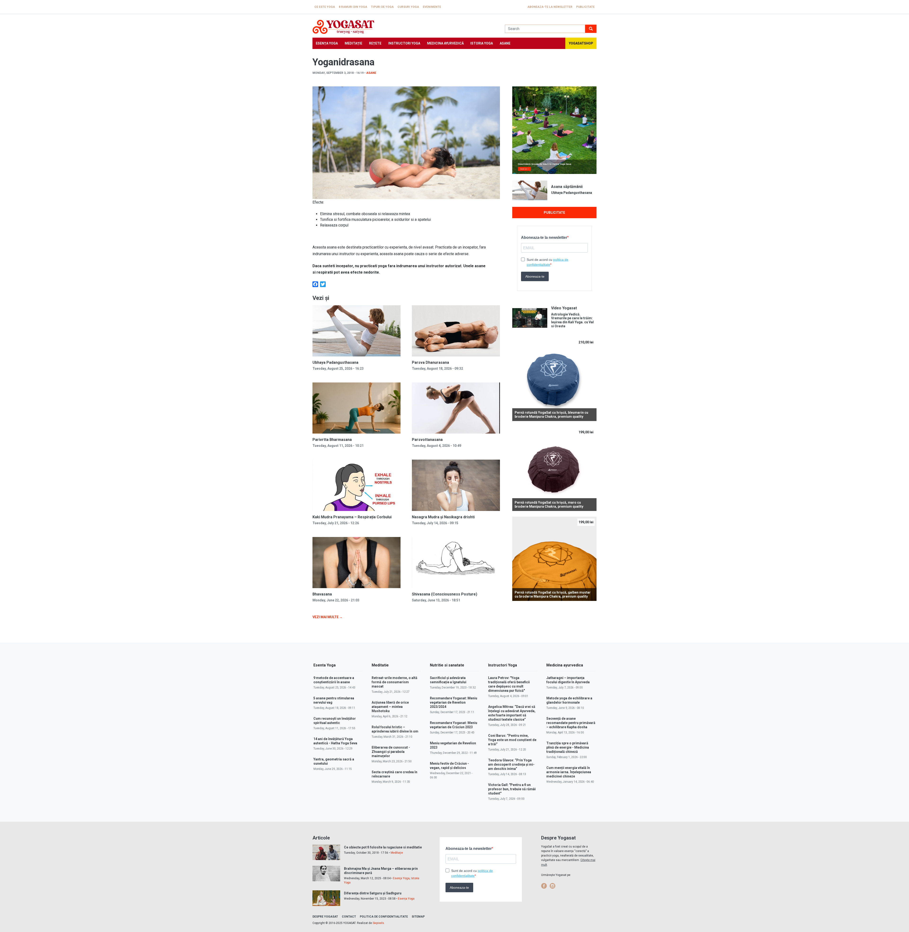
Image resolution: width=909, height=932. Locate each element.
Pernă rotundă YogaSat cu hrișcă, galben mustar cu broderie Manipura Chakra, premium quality (553, 594)
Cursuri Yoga (408, 7)
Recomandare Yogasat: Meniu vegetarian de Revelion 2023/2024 (453, 702)
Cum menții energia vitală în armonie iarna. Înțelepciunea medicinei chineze (568, 772)
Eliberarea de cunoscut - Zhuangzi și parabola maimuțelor (391, 752)
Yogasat (403, 27)
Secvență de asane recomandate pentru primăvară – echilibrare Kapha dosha (570, 723)
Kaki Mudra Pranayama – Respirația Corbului (352, 517)
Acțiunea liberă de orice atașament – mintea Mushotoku (390, 707)
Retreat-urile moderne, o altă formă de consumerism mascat (394, 682)
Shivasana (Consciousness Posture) (444, 594)
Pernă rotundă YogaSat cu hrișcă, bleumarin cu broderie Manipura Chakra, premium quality (551, 414)
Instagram (552, 886)
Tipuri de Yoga (382, 7)
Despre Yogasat (325, 916)
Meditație (353, 43)
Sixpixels (378, 923)
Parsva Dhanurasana (430, 362)
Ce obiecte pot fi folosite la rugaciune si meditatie (383, 847)
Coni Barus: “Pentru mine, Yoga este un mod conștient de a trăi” (512, 740)
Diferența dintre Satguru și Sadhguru (372, 893)
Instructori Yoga (404, 43)
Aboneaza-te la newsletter (549, 7)
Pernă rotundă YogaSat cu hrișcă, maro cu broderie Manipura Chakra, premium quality (549, 504)
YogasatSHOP (581, 43)
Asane (505, 43)
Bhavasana (322, 594)
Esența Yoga (327, 43)
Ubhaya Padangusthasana (335, 362)
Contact (349, 916)
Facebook (544, 886)
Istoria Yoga (481, 43)
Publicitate (585, 7)
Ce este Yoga (324, 7)
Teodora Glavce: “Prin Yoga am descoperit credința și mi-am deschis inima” (511, 764)
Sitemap (418, 916)
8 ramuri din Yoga (353, 7)
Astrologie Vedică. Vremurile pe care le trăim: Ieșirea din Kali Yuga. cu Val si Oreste (572, 320)
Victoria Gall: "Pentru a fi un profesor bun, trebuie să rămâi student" (512, 789)
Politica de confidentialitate (384, 916)
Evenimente (432, 7)
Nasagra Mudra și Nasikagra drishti (443, 517)
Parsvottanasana (427, 439)
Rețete (375, 43)
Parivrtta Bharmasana (332, 439)
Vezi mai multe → (327, 617)
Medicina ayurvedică (445, 43)
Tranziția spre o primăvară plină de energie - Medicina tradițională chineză (567, 747)
